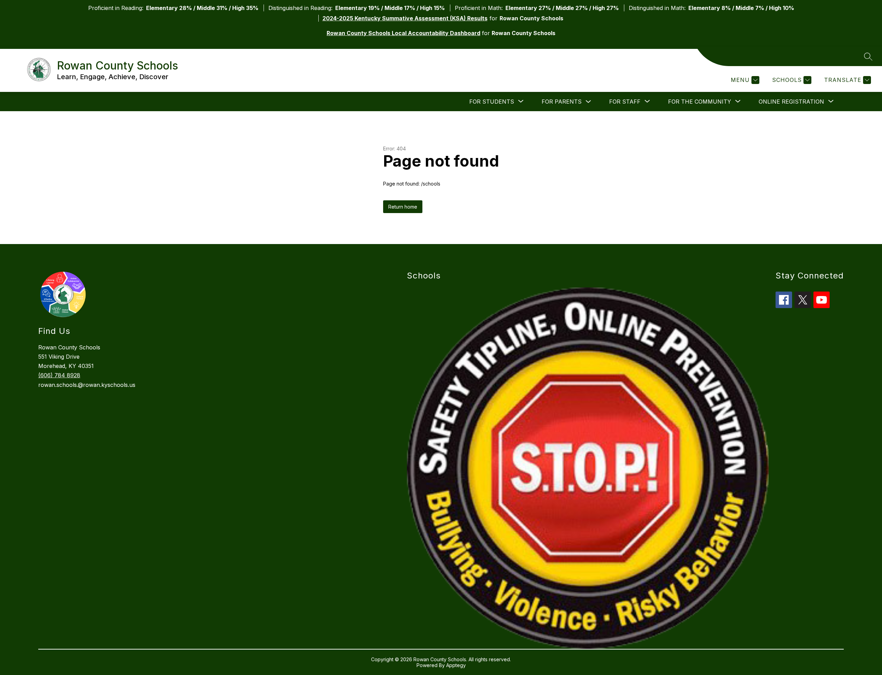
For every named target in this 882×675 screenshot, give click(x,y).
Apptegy (456, 665)
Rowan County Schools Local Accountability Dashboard (403, 33)
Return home (402, 207)
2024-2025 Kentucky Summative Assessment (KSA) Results (405, 18)
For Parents (562, 101)
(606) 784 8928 (59, 375)
